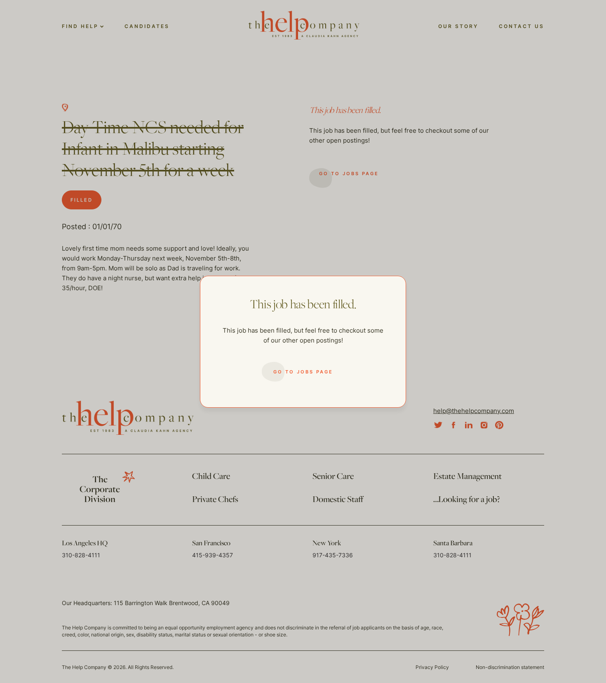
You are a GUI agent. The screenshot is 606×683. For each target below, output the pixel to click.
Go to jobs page (303, 372)
